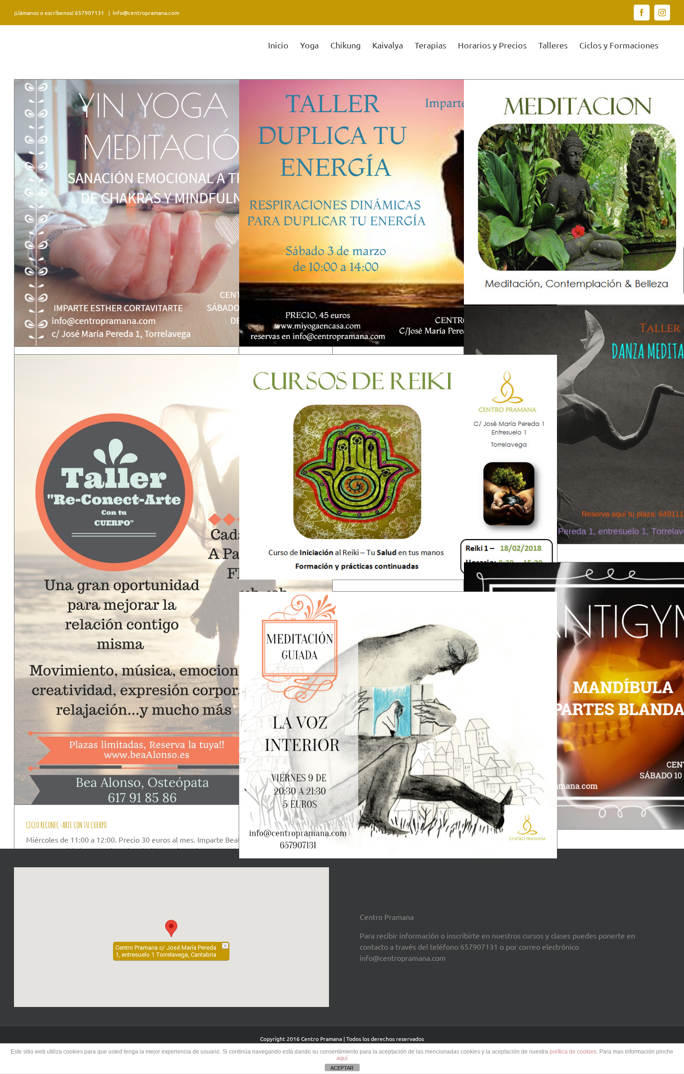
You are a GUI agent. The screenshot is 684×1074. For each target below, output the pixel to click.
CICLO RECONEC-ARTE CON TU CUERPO (66, 825)
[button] (171, 928)
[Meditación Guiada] (398, 725)
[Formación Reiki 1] (398, 467)
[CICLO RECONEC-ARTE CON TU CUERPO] (173, 579)
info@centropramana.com (146, 12)
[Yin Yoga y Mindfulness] (173, 213)
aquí (342, 1058)
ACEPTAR (342, 1068)
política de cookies (573, 1051)
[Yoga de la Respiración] (398, 213)
